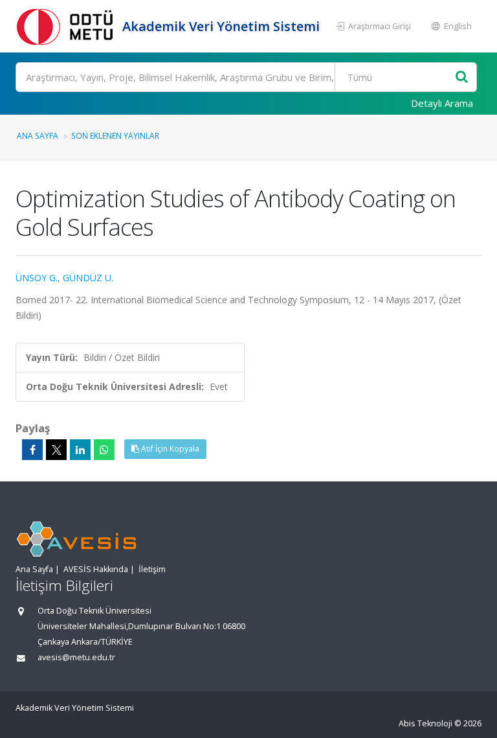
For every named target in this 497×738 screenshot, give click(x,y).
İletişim (152, 569)
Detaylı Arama (442, 103)
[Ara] (461, 77)
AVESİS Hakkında (95, 569)
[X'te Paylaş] (56, 449)
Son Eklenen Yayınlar (115, 135)
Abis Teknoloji (425, 723)
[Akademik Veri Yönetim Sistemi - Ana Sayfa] (67, 26)
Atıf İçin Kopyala (169, 448)
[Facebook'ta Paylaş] (32, 449)
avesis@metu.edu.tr (76, 657)
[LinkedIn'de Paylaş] (80, 449)
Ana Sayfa (37, 135)
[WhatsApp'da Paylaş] (104, 449)
